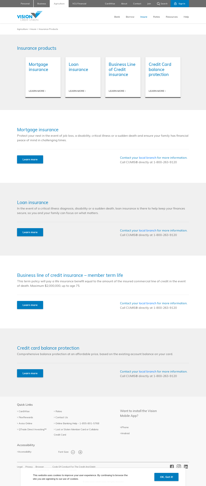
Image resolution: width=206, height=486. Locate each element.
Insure (143, 16)
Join (149, 3)
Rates (156, 16)
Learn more (30, 159)
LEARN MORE (36, 90)
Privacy (29, 466)
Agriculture (59, 3)
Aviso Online (25, 423)
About (124, 3)
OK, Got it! (166, 477)
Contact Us (61, 417)
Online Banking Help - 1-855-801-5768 (77, 423)
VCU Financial (79, 3)
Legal (19, 466)
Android (125, 433)
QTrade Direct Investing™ (33, 429)
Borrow (130, 16)
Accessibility (25, 451)
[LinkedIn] (186, 466)
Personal (25, 3)
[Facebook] (172, 466)
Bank (117, 16)
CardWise (110, 3)
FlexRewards (26, 417)
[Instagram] (179, 466)
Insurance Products (48, 29)
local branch (147, 157)
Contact (137, 3)
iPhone (125, 427)
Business (41, 3)
